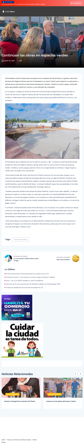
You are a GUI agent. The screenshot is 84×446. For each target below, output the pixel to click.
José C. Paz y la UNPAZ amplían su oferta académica (22, 4)
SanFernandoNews (21, 239)
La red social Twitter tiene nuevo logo (26, 260)
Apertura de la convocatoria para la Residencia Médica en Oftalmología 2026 (33, 284)
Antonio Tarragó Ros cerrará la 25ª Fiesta (19, 401)
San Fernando (12, 394)
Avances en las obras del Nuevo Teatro (61, 401)
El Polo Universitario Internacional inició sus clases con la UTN (27, 274)
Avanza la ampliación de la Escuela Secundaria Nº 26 (24, 287)
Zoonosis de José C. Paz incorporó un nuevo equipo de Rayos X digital (30, 277)
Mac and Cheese (63, 259)
